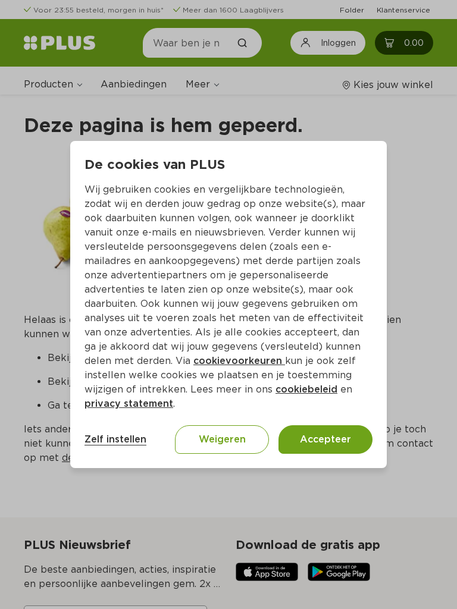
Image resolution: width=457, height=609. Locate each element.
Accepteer (325, 439)
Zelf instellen (115, 439)
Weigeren (222, 439)
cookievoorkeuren (239, 360)
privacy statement (128, 403)
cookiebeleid (306, 389)
